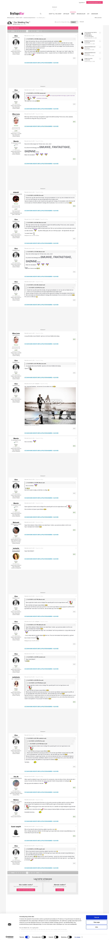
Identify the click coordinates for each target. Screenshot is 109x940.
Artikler (66, 14)
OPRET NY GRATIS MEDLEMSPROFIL (26, 889)
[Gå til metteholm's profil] (16, 683)
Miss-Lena (16, 114)
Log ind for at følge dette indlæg (63, 22)
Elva (19, 24)
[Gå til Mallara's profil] (16, 807)
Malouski (16, 522)
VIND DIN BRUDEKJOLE (90, 46)
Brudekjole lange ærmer (90, 41)
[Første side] (9, 31)
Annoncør (94, 14)
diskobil (16, 192)
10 (31, 31)
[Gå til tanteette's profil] (16, 556)
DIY (88, 14)
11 (34, 31)
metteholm (16, 677)
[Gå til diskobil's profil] (16, 199)
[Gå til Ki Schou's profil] (82, 47)
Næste (37, 31)
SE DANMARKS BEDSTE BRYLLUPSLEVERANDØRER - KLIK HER (41, 63)
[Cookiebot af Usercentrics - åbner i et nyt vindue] (9, 937)
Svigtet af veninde (88, 58)
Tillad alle (96, 917)
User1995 (88, 42)
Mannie (16, 141)
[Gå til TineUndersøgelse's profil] (82, 33)
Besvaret (30, 35)
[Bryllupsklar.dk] (17, 13)
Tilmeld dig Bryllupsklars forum (94, 2)
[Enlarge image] (50, 405)
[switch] (44, 937)
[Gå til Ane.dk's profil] (16, 783)
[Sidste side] (41, 31)
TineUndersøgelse (90, 36)
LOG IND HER (60, 889)
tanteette (16, 548)
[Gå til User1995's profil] (82, 42)
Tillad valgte (97, 922)
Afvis (96, 927)
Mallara (16, 800)
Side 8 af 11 (46, 31)
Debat (73, 14)
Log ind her (81, 2)
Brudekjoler (81, 14)
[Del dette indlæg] (75, 35)
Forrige (12, 31)
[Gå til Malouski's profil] (16, 530)
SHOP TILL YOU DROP (55, 14)
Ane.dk (16, 776)
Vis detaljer (77, 937)
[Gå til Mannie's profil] (16, 145)
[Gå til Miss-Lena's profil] (16, 120)
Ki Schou (88, 48)
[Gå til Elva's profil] (10, 23)
